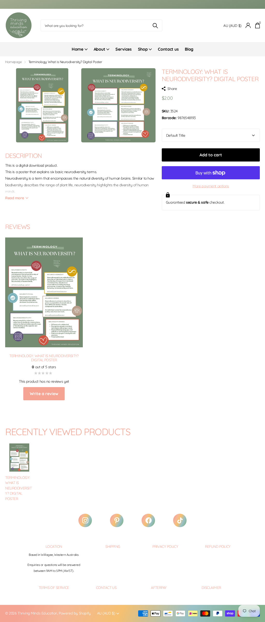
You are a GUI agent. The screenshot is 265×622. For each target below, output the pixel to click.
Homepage (13, 62)
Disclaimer (211, 587)
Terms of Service (54, 587)
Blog (189, 49)
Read (14, 198)
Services (123, 49)
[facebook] (148, 520)
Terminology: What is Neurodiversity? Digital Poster (18, 488)
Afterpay (159, 587)
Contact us (168, 49)
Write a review (44, 393)
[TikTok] (180, 520)
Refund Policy (218, 546)
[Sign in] (248, 25)
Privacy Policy (165, 546)
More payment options (211, 186)
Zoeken (155, 25)
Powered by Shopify (75, 613)
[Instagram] (85, 520)
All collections (79, 52)
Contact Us (106, 587)
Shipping (112, 546)
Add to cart (211, 154)
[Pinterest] (116, 520)
